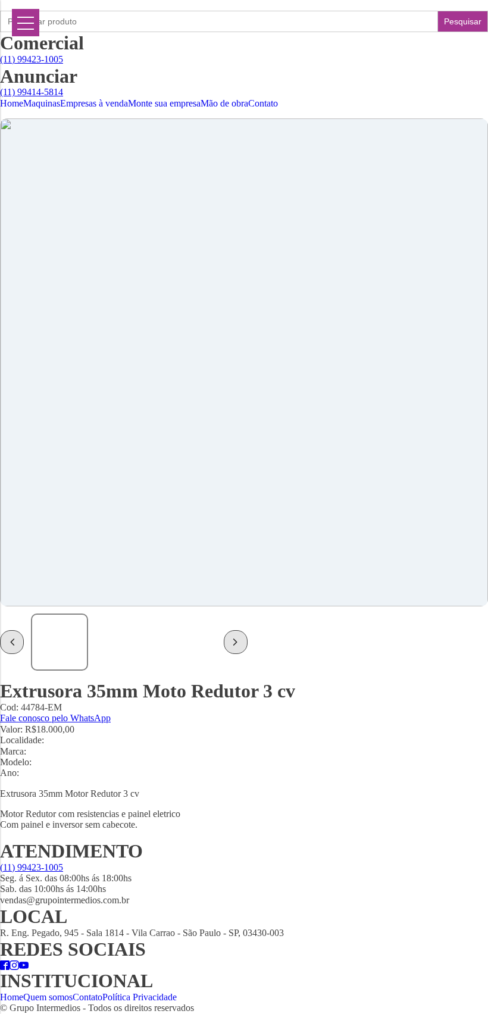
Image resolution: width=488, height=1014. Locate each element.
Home (11, 103)
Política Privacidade (139, 997)
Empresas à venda (94, 103)
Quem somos (48, 997)
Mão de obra (224, 103)
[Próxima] (236, 642)
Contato (263, 103)
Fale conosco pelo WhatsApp (55, 718)
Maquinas (41, 103)
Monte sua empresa (164, 103)
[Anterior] (12, 642)
